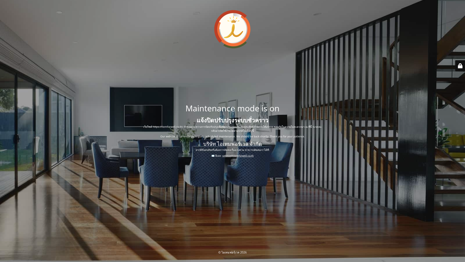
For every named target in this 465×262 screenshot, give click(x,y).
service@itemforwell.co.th (238, 155)
